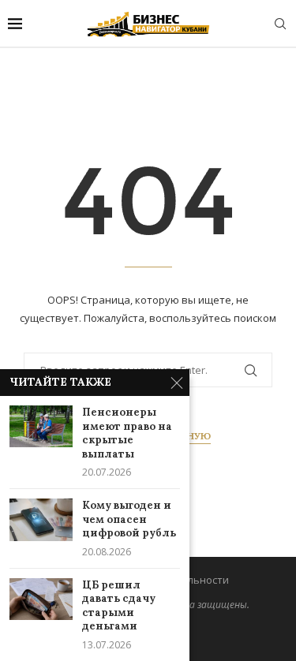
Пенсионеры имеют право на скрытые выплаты (127, 433)
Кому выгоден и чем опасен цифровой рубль (129, 519)
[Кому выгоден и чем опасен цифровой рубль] (41, 519)
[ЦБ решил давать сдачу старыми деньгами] (41, 599)
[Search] (280, 24)
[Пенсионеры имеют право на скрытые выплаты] (41, 426)
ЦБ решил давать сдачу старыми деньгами (118, 605)
